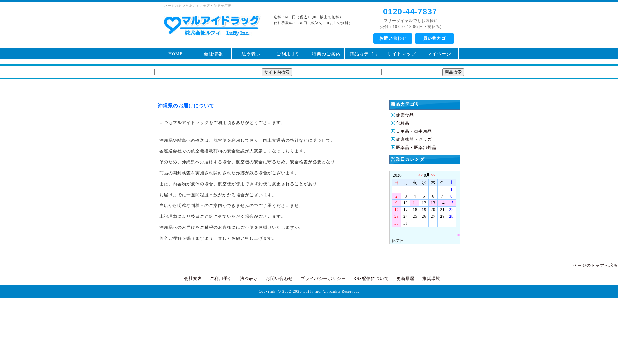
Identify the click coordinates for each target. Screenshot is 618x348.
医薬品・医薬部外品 (416, 147)
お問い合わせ (393, 38)
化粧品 (402, 123)
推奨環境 (431, 278)
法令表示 (251, 54)
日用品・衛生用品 (414, 131)
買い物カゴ (434, 38)
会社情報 (213, 54)
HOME (175, 54)
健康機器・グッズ (414, 139)
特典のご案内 (326, 54)
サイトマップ (401, 54)
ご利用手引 (288, 54)
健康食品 (405, 115)
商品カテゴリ (364, 54)
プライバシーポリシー (323, 278)
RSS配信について (371, 278)
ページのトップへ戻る (595, 265)
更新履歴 (406, 278)
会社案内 (193, 278)
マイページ (439, 54)
